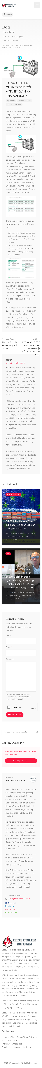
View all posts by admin (15, 363)
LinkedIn (11, 906)
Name (9, 635)
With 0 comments (14, 104)
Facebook (12, 903)
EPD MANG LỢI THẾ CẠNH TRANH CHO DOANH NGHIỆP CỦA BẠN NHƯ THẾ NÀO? (31, 347)
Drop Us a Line (22, 761)
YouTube (11, 909)
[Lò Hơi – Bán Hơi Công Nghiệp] (9, 5)
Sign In (9, 14)
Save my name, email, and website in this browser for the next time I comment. (19, 696)
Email (9, 647)
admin (12, 101)
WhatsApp (12, 912)
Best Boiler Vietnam (15, 780)
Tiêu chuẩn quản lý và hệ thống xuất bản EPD (10, 344)
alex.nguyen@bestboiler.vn (19, 899)
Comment (10, 659)
